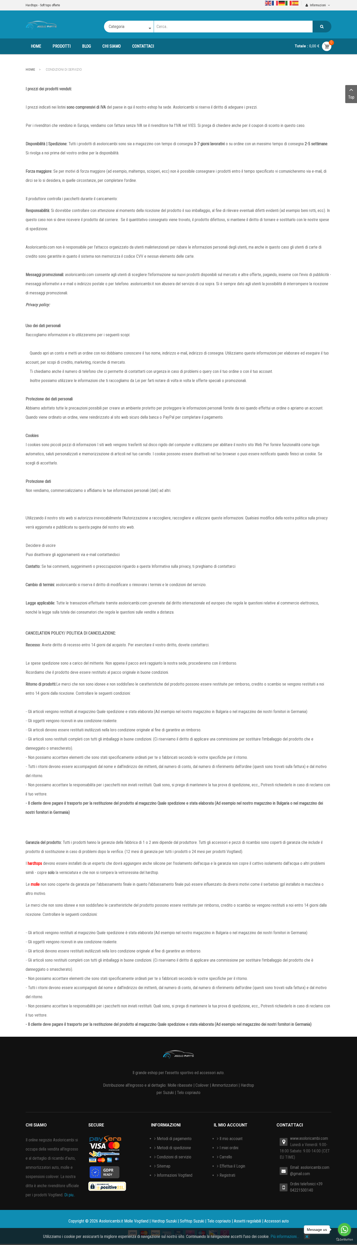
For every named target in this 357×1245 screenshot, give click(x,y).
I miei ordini (229, 1147)
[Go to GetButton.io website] (344, 1239)
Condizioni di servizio (174, 1156)
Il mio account (231, 1138)
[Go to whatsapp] (344, 1229)
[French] (275, 2)
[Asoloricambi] (41, 24)
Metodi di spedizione (174, 1147)
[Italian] (288, 2)
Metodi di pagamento (174, 1138)
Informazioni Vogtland (174, 1175)
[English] (268, 2)
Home (30, 69)
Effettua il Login (232, 1166)
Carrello (226, 1156)
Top (351, 97)
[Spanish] (295, 2)
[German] (282, 2)
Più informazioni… (284, 1236)
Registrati (227, 1175)
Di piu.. (69, 1194)
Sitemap (163, 1166)
